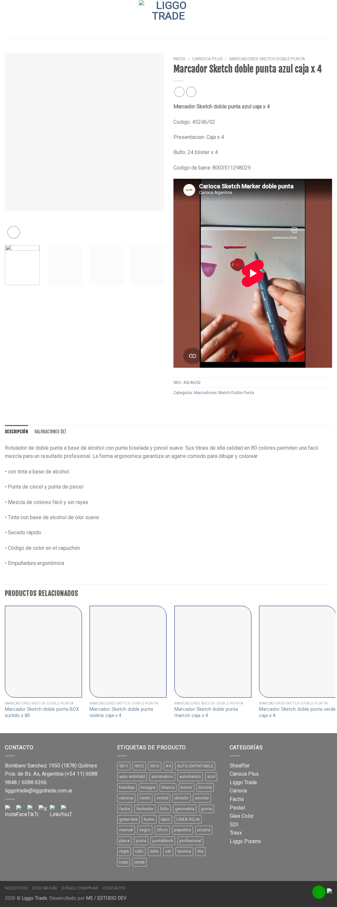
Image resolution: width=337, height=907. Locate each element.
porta (141, 840)
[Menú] (9, 20)
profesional (190, 840)
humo (149, 819)
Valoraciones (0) (50, 431)
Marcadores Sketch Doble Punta (267, 58)
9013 (154, 765)
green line (128, 819)
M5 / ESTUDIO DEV (106, 898)
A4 (168, 765)
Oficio (162, 829)
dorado (181, 797)
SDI (234, 824)
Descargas (44, 888)
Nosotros (16, 888)
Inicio (179, 58)
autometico (190, 776)
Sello (154, 851)
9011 (123, 765)
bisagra (148, 787)
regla (124, 851)
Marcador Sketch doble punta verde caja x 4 (297, 712)
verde (139, 862)
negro (144, 829)
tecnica (184, 851)
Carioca (238, 790)
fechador (145, 808)
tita (200, 851)
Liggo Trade (243, 782)
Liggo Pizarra (245, 841)
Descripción (16, 431)
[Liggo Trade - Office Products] (168, 20)
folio (164, 808)
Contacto (114, 888)
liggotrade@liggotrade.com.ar (38, 790)
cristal (162, 797)
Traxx (236, 833)
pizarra (203, 829)
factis (124, 808)
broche (205, 787)
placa (124, 840)
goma (206, 808)
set (168, 851)
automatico (162, 776)
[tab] (16, 431)
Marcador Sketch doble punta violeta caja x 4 (121, 712)
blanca (168, 787)
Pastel (237, 808)
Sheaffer (240, 765)
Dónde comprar (80, 888)
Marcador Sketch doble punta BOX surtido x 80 (42, 712)
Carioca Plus (207, 58)
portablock (162, 840)
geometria (184, 808)
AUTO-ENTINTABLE (195, 765)
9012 (139, 765)
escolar (202, 797)
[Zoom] (13, 232)
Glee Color (242, 816)
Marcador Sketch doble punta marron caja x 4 (206, 712)
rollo (139, 851)
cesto (145, 797)
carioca (126, 797)
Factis (237, 799)
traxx (123, 862)
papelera (182, 829)
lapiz (165, 819)
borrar (186, 787)
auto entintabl (132, 776)
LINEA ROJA (188, 819)
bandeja (127, 787)
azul (211, 776)
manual (126, 829)
